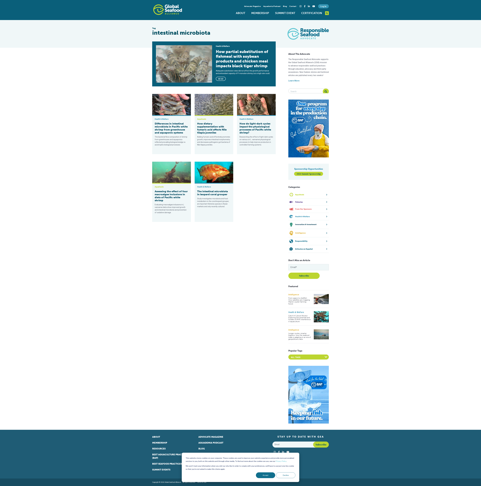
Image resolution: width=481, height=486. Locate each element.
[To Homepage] (167, 9)
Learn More (293, 81)
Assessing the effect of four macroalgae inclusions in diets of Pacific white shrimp (171, 196)
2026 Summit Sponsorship (309, 173)
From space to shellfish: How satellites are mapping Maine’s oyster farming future (299, 301)
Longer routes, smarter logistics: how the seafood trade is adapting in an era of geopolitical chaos (299, 336)
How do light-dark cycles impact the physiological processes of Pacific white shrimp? (255, 128)
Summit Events (161, 469)
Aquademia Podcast (271, 6)
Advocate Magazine (252, 6)
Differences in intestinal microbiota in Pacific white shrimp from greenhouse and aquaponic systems (171, 128)
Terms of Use (201, 482)
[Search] (326, 92)
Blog (285, 6)
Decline (286, 475)
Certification (311, 13)
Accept (265, 475)
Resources (159, 448)
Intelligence (293, 294)
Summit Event (285, 13)
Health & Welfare (296, 312)
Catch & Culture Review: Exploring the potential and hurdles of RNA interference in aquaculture (299, 319)
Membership (260, 13)
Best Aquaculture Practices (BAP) (170, 456)
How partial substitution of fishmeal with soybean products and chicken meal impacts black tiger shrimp (242, 58)
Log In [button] (323, 6)
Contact (292, 6)
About (240, 13)
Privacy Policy (281, 461)
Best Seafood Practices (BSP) (170, 463)
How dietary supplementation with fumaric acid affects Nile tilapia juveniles (212, 128)
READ (220, 78)
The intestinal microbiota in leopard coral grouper (212, 193)
